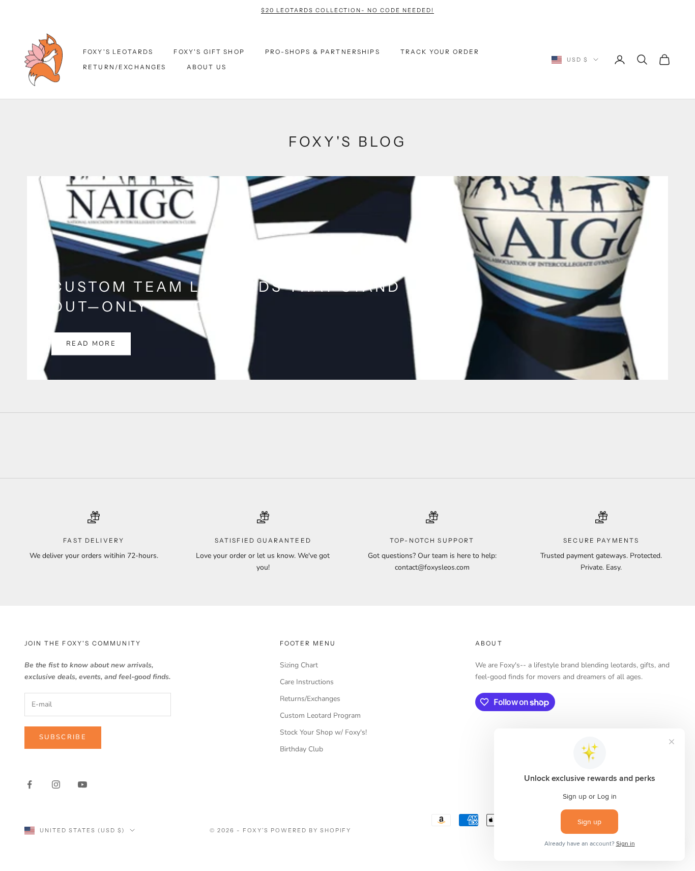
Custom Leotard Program (320, 715)
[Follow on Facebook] (29, 784)
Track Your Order (440, 51)
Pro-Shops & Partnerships (322, 51)
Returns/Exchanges (310, 699)
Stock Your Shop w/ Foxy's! (323, 732)
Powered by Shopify (311, 830)
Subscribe (62, 737)
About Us (206, 67)
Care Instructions (307, 682)
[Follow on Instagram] (56, 784)
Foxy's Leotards (118, 51)
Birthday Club (301, 749)
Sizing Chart (299, 665)
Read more (91, 343)
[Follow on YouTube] (82, 784)
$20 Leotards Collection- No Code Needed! (347, 10)
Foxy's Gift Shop (209, 51)
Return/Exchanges (124, 67)
